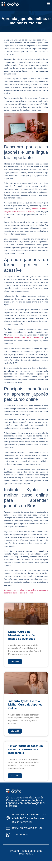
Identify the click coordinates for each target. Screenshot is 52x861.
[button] (48, 3)
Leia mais (15, 662)
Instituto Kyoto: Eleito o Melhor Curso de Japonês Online (25, 704)
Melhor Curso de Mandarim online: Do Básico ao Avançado (21, 635)
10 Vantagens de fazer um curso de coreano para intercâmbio (25, 749)
